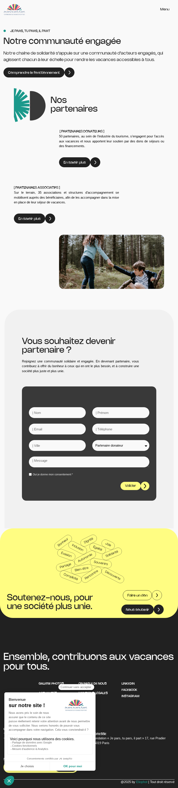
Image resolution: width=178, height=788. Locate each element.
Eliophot (141, 782)
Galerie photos (51, 683)
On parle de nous (93, 683)
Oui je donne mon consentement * (53, 474)
